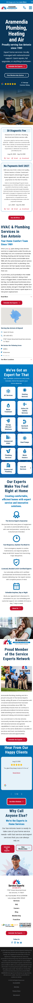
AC (10, 249)
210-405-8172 (7, 336)
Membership (16, 916)
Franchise (16, 920)
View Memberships (22, 848)
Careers (16, 908)
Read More (16, 773)
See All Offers (15, 218)
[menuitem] (16, 983)
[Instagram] (15, 942)
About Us (15, 608)
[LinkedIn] (18, 942)
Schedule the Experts (15, 66)
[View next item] (21, 794)
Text (8, 158)
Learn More (22, 2)
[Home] (9, 7)
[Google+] (21, 942)
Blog (16, 912)
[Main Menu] (30, 7)
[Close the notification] (32, 2)
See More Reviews (15, 801)
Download (25, 158)
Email (16, 158)
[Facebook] (12, 942)
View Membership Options (15, 75)
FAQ (16, 904)
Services (16, 901)
